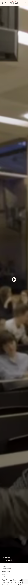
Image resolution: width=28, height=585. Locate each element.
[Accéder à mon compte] (25, 3)
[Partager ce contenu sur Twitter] (2, 576)
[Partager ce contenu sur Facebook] (4, 576)
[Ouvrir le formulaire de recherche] (5, 3)
